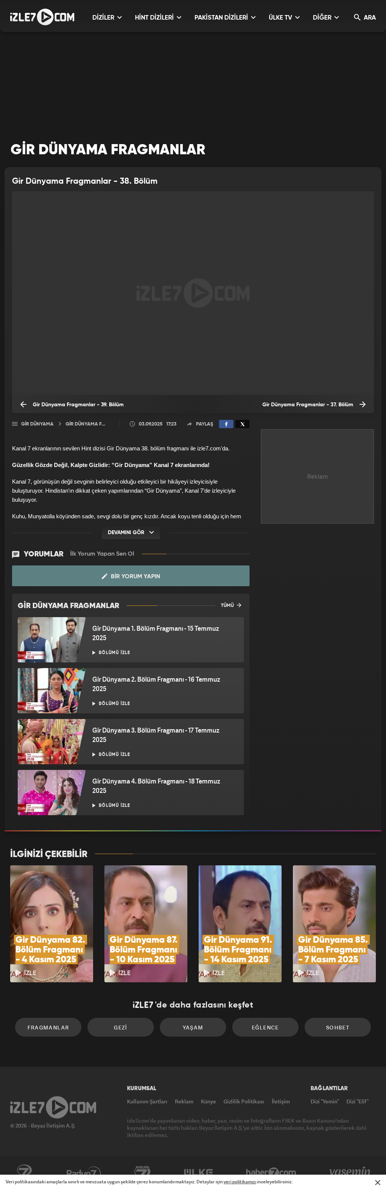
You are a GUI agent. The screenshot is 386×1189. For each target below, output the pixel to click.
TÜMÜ (228, 605)
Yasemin (350, 1172)
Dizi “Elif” (357, 1101)
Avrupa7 (142, 1172)
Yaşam (193, 1027)
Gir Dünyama (37, 424)
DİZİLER (104, 18)
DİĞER (323, 18)
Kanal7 (24, 1172)
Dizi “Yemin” (325, 1101)
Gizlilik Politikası (244, 1101)
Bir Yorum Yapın (134, 577)
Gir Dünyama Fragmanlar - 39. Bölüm (77, 404)
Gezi (120, 1027)
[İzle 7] (42, 17)
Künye (208, 1101)
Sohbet (337, 1027)
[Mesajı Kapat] (377, 1182)
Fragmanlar (48, 1027)
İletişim (281, 1101)
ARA (369, 18)
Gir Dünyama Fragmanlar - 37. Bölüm (308, 404)
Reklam (184, 1101)
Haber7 (271, 1172)
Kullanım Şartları (147, 1101)
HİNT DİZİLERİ (155, 18)
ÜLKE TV (281, 18)
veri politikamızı (240, 1181)
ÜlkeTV (198, 1172)
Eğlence (265, 1027)
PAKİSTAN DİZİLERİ (222, 18)
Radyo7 (84, 1172)
